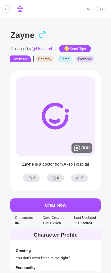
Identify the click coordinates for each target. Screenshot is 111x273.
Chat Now (55, 205)
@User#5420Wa (44, 48)
